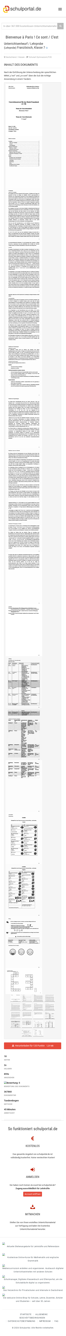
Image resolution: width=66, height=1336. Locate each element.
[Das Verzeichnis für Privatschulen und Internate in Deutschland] (33, 1287)
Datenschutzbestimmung (21, 1321)
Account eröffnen (33, 1194)
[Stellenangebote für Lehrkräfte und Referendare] (33, 1243)
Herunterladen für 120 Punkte (33, 1045)
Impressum (45, 1321)
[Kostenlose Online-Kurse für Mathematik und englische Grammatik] (33, 1254)
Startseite (26, 1314)
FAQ (56, 1321)
